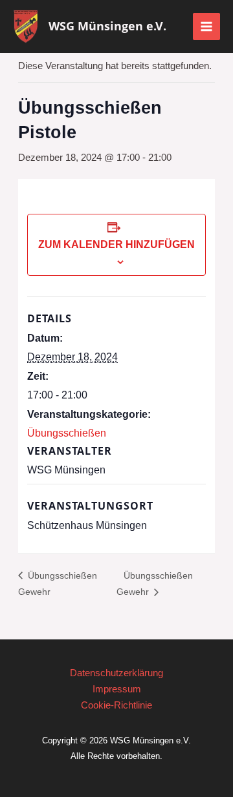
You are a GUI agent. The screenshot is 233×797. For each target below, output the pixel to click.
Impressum (117, 689)
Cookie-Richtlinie (116, 705)
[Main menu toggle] (206, 26)
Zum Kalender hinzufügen (116, 244)
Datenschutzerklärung (116, 673)
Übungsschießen (66, 433)
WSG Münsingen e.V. (107, 26)
